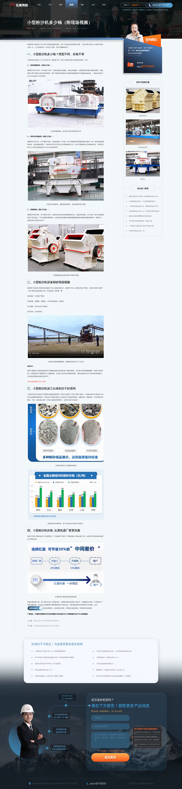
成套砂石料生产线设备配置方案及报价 (46, 621)
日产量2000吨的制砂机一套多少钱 (140, 221)
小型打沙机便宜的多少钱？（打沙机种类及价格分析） (114, 651)
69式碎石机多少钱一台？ (137, 231)
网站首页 (135, 10)
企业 (93, 4)
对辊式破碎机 (142, 147)
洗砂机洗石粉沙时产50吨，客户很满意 (48, 663)
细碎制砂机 (143, 116)
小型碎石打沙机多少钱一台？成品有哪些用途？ (51, 651)
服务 (82, 4)
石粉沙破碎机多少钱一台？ (44, 670)
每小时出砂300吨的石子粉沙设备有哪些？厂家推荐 (113, 676)
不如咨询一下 (135, 5)
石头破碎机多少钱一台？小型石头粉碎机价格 (144, 211)
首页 (39, 4)
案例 (60, 4)
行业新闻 (149, 10)
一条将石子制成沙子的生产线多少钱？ (142, 226)
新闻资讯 (142, 10)
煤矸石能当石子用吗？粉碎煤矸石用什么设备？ (144, 196)
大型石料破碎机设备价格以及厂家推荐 (46, 626)
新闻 (71, 5)
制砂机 (143, 179)
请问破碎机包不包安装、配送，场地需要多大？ (147, 740)
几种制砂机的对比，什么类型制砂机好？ (142, 201)
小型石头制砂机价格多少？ (105, 663)
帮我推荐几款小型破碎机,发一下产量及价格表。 (147, 732)
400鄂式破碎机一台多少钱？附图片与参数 (49, 676)
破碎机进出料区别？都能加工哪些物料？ (146, 736)
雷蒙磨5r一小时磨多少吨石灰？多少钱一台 (110, 670)
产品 (49, 4)
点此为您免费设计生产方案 (36, 381)
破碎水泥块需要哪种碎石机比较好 (140, 216)
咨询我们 (151, 39)
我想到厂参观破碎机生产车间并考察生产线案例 (147, 745)
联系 (104, 4)
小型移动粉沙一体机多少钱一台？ (107, 657)
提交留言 (110, 757)
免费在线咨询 (33, 608)
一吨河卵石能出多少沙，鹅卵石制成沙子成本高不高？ (144, 206)
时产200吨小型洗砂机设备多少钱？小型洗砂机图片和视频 (54, 657)
